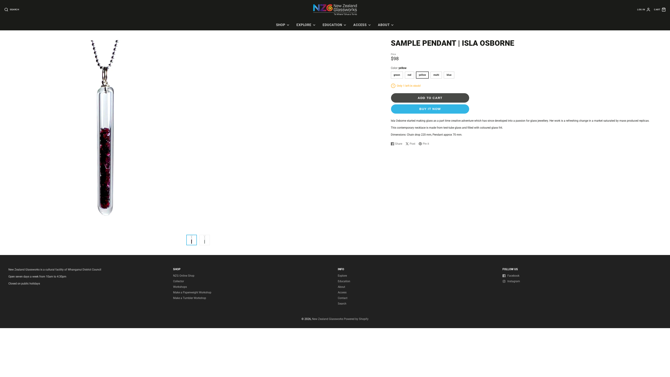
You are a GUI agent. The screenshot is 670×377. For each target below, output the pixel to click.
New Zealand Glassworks (327, 319)
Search (342, 303)
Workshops (180, 287)
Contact (342, 298)
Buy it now (430, 109)
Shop (280, 25)
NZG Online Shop (183, 275)
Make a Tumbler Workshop (189, 298)
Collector (178, 281)
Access (360, 25)
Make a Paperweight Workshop (192, 292)
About (384, 25)
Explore (304, 25)
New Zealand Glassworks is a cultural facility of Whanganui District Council (54, 269)
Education (332, 25)
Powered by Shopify (356, 319)
